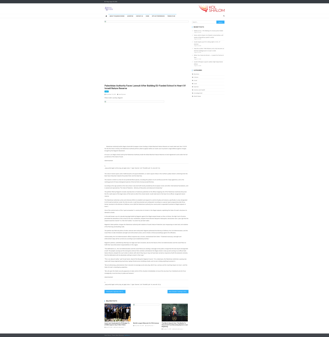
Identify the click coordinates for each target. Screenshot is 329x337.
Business (196, 74)
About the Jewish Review (117, 16)
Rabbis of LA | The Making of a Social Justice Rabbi (208, 31)
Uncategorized (198, 93)
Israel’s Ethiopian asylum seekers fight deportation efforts (208, 63)
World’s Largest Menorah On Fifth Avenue (146, 323)
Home (147, 16)
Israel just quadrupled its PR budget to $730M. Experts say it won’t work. (117, 324)
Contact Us (139, 16)
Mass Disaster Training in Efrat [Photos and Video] (178, 291)
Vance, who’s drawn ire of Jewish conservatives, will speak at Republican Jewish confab (208, 36)
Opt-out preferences (158, 16)
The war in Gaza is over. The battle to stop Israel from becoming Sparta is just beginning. (175, 324)
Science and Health (199, 90)
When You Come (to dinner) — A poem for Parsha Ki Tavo (209, 56)
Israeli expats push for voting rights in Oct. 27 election (207, 43)
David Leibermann (119, 327)
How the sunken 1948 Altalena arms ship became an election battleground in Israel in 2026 (209, 50)
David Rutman (122, 94)
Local (195, 83)
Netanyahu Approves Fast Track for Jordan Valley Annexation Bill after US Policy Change (116, 291)
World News (197, 96)
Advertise (130, 16)
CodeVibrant (127, 335)
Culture (196, 77)
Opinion (196, 87)
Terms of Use (171, 16)
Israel (106, 91)
